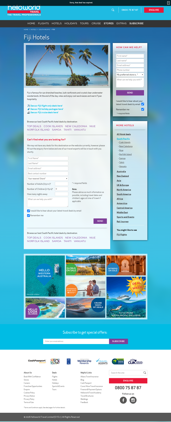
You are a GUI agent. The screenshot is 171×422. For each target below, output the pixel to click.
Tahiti (67, 130)
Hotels (57, 23)
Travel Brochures (87, 396)
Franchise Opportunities (33, 386)
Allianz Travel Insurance (89, 376)
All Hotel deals (124, 134)
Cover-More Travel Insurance (92, 386)
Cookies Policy (29, 392)
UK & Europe (123, 185)
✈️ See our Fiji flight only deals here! (44, 105)
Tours (84, 23)
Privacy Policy (29, 399)
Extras (121, 23)
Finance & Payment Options (91, 389)
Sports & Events (58, 386)
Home (31, 23)
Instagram (133, 400)
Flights (43, 23)
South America (124, 194)
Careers (27, 383)
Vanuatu (80, 130)
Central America (124, 208)
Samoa (56, 130)
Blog (82, 380)
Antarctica (122, 203)
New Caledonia (76, 126)
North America (124, 189)
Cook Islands (53, 126)
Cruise (96, 23)
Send (130, 93)
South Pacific (123, 138)
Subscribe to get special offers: (85, 332)
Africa (120, 198)
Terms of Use (29, 402)
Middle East (122, 212)
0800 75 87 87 (130, 10)
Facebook (123, 400)
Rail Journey (123, 221)
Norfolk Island (38, 130)
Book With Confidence (32, 376)
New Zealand (123, 176)
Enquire (154, 10)
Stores (26, 380)
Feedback (84, 402)
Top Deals (34, 126)
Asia (119, 180)
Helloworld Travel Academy (91, 392)
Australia (121, 171)
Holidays (71, 23)
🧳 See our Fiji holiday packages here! (45, 109)
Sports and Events (125, 217)
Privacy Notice (29, 396)
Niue (93, 126)
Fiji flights (122, 234)
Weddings (84, 399)
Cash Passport (86, 383)
